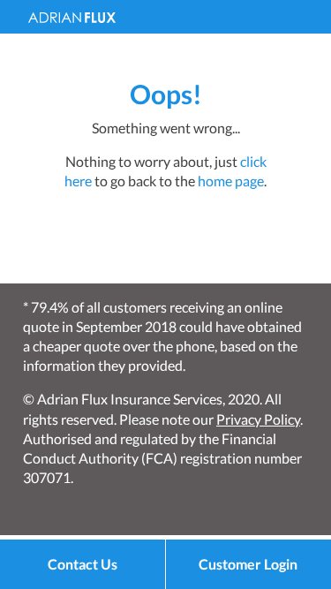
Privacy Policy (258, 419)
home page (231, 180)
